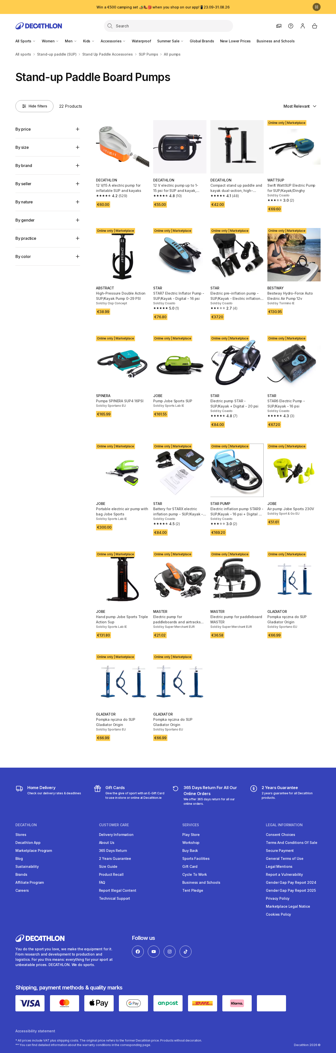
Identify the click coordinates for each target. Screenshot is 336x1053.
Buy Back (190, 850)
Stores (20, 834)
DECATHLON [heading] (26, 825)
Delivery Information (116, 834)
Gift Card (189, 866)
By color (23, 256)
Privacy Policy (277, 898)
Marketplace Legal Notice (288, 906)
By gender (25, 220)
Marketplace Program (33, 850)
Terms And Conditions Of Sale (291, 842)
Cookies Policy (278, 914)
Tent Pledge (192, 890)
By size (22, 147)
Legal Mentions (279, 866)
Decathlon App (28, 842)
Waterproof (141, 41)
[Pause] (317, 7)
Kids (87, 41)
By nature (24, 201)
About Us (106, 842)
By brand (23, 165)
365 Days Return (113, 850)
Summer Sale (168, 41)
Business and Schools (275, 41)
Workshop (190, 842)
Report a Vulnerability (284, 874)
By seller (23, 183)
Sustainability (27, 866)
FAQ (102, 882)
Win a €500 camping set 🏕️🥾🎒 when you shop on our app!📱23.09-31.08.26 (163, 7)
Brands (21, 874)
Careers (22, 890)
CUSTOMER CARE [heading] (114, 825)
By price (23, 129)
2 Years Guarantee (115, 858)
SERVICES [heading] (190, 825)
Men (69, 41)
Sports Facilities (196, 858)
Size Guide (108, 866)
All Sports (23, 41)
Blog (19, 858)
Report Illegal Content (117, 890)
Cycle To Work (194, 874)
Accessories (111, 41)
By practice (25, 238)
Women (48, 41)
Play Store (191, 834)
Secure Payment (280, 850)
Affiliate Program (29, 882)
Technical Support (114, 898)
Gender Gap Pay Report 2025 (291, 890)
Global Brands (202, 41)
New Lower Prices (235, 41)
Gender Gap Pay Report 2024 (291, 882)
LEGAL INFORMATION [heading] (284, 825)
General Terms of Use (284, 858)
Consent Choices (280, 834)
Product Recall (111, 874)
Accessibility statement (35, 1031)
